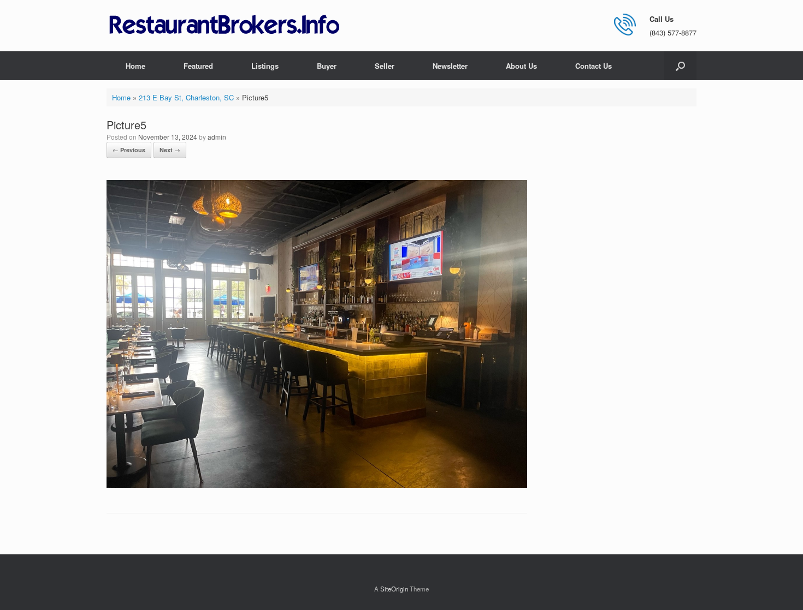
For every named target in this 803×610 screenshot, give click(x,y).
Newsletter (450, 66)
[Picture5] (317, 485)
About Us (521, 66)
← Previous (129, 150)
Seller (384, 66)
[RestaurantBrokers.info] (225, 25)
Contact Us (593, 66)
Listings (265, 66)
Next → (170, 150)
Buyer (326, 66)
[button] (680, 65)
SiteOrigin (394, 588)
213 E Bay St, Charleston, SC (186, 97)
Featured (198, 66)
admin (217, 136)
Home (135, 66)
